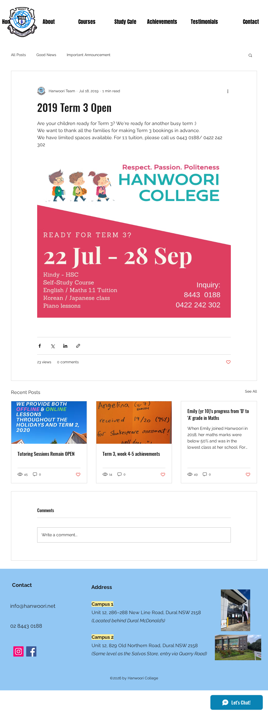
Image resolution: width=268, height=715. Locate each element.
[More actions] (228, 91)
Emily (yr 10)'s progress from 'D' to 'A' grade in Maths (218, 414)
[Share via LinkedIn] (65, 345)
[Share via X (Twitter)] (52, 345)
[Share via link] (78, 345)
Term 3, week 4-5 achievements (131, 453)
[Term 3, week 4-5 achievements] (134, 422)
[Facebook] (31, 651)
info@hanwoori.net (32, 606)
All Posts (18, 55)
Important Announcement (88, 55)
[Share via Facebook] (39, 345)
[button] (250, 55)
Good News (46, 55)
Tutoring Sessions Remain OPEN (46, 453)
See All (251, 391)
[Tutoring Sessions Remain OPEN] (49, 422)
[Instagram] (18, 651)
